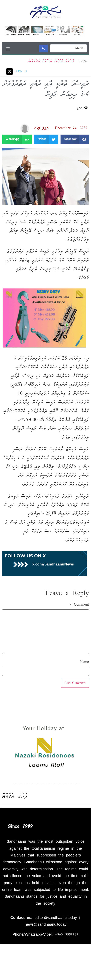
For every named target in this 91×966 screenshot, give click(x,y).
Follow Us (21, 71)
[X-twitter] (9, 71)
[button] (8, 48)
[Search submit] (43, 48)
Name (84, 662)
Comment (79, 605)
